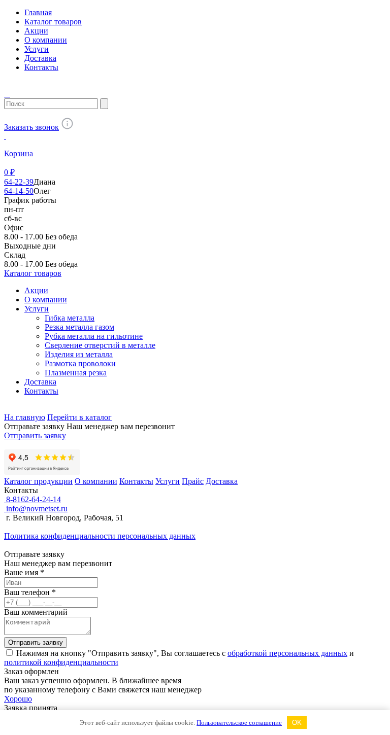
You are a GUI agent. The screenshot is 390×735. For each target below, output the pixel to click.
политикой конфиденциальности (61, 662)
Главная (38, 12)
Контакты (41, 67)
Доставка (40, 58)
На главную (24, 417)
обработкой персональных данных (287, 653)
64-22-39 (19, 182)
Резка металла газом (79, 327)
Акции (36, 30)
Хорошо (18, 698)
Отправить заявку (35, 435)
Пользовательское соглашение (239, 722)
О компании (45, 40)
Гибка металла (69, 317)
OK (297, 722)
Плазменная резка (76, 372)
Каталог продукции (38, 481)
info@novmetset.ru (36, 508)
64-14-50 (19, 191)
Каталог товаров (53, 21)
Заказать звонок (31, 127)
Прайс (193, 481)
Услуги (36, 49)
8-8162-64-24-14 (32, 499)
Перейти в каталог (79, 417)
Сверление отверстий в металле (100, 345)
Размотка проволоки (80, 363)
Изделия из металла (79, 354)
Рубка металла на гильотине (94, 336)
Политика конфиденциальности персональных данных (100, 536)
